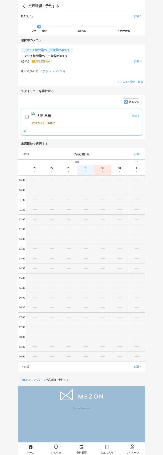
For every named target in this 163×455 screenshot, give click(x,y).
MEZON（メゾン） (33, 379)
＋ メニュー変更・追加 (130, 81)
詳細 (136, 16)
